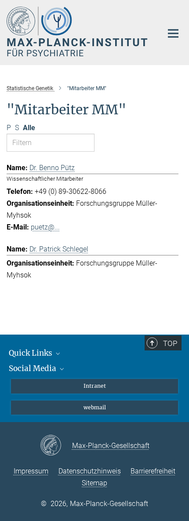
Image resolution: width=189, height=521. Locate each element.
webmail (95, 407)
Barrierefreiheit (153, 471)
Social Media (33, 368)
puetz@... (45, 227)
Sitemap (94, 483)
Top (170, 343)
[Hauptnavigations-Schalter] (173, 33)
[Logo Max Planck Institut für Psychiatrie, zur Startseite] (78, 31)
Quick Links (31, 353)
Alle (29, 128)
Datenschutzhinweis (89, 471)
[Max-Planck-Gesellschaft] (56, 445)
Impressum (31, 471)
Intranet (95, 386)
